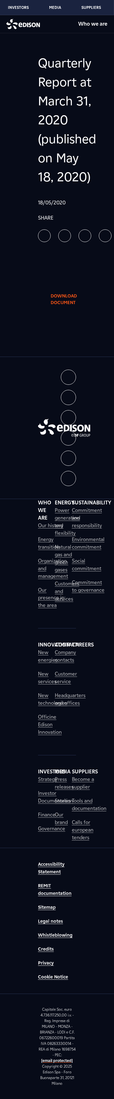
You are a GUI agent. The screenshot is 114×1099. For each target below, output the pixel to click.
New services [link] (47, 677)
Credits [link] (46, 949)
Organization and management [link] (53, 568)
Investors (18, 7)
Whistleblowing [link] (55, 935)
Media (55, 7)
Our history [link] (50, 525)
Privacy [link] (46, 963)
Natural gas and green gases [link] (63, 558)
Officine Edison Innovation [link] (50, 724)
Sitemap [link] (47, 907)
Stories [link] (63, 801)
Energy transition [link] (49, 543)
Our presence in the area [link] (51, 597)
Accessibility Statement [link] (51, 868)
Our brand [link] (61, 818)
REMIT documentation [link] (55, 889)
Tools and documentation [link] (89, 804)
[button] (44, 235)
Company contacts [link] (65, 656)
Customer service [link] (66, 677)
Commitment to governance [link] (88, 586)
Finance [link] (46, 815)
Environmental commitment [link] (88, 543)
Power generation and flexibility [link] (67, 521)
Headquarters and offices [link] (70, 699)
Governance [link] (51, 829)
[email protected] (57, 1060)
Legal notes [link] (50, 921)
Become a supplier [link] (83, 783)
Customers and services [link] (67, 591)
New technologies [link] (52, 699)
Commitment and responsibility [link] (87, 517)
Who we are (92, 24)
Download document (64, 299)
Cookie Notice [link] (53, 977)
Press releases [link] (64, 783)
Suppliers (91, 7)
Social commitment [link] (86, 564)
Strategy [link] (47, 779)
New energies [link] (48, 656)
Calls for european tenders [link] (82, 829)
